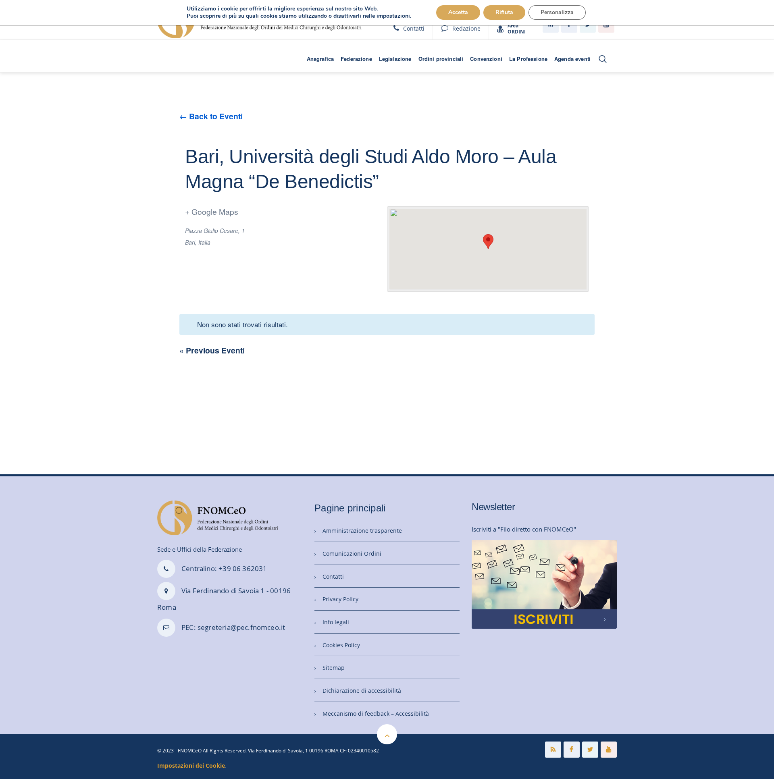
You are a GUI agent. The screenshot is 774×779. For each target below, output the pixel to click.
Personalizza (557, 12)
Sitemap (333, 667)
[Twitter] (590, 750)
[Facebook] (572, 750)
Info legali (335, 622)
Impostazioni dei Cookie (191, 765)
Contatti (413, 28)
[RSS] (553, 750)
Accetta (458, 12)
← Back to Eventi (211, 116)
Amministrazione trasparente (362, 530)
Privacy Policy (340, 599)
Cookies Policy (341, 645)
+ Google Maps (211, 211)
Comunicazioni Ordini (351, 553)
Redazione (466, 28)
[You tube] (609, 750)
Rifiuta (504, 12)
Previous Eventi (212, 350)
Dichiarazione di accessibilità (361, 690)
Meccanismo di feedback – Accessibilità (375, 713)
